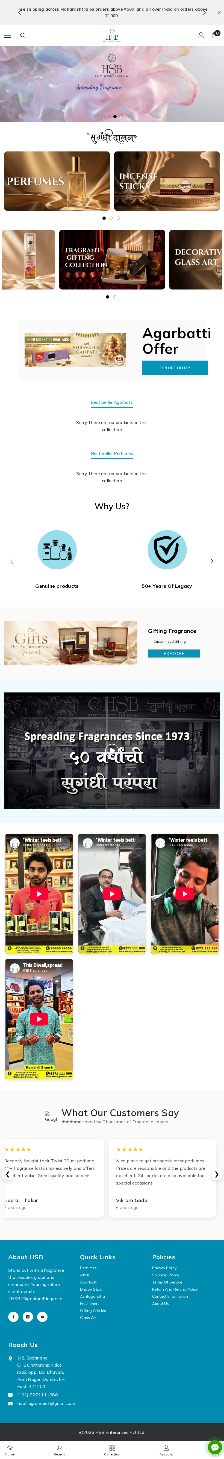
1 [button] (97, 108)
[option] (112, 9)
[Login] (201, 29)
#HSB (14, 1290)
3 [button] (109, 108)
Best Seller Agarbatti (112, 394)
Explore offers (175, 359)
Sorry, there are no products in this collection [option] (112, 417)
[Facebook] (13, 1308)
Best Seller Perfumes (112, 445)
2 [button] (103, 108)
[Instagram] (28, 1308)
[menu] (7, 28)
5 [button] (121, 108)
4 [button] (115, 108)
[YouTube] (42, 1308)
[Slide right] (212, 553)
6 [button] (127, 108)
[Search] (23, 29)
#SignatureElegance (41, 1290)
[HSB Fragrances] (57, 173)
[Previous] (20, 9)
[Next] (204, 9)
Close (219, 9)
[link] (59, 1450)
